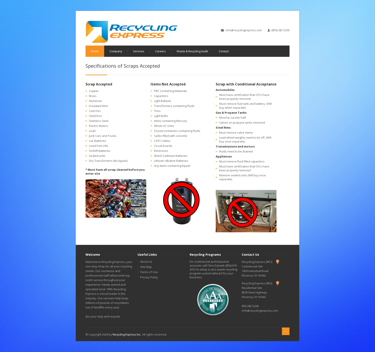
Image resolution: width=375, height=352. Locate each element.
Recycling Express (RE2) (257, 283)
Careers (160, 51)
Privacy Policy (149, 277)
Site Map (146, 267)
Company (116, 51)
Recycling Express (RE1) (257, 262)
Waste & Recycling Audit (192, 51)
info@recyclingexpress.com (244, 30)
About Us (146, 262)
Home (95, 51)
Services (138, 51)
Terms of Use (149, 272)
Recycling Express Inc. (127, 334)
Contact (224, 51)
